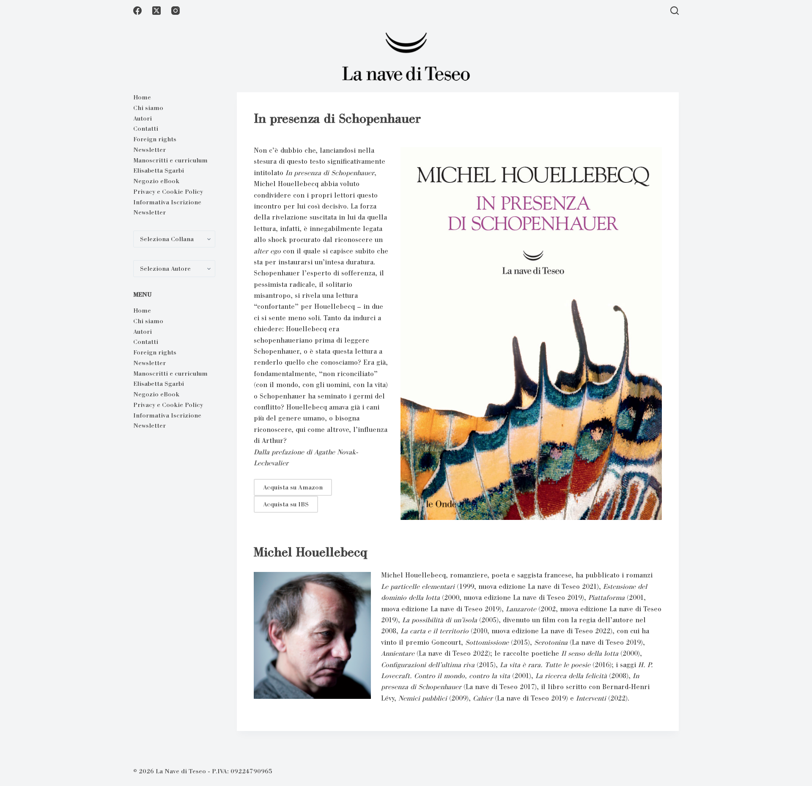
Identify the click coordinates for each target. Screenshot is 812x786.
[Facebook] (137, 10)
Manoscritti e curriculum (170, 160)
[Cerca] (674, 10)
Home (142, 97)
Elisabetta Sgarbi (158, 170)
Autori (142, 118)
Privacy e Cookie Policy (168, 191)
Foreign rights (154, 139)
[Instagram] (175, 10)
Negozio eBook (156, 181)
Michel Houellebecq (311, 552)
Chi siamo (148, 108)
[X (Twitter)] (156, 10)
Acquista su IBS (286, 504)
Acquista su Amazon (293, 487)
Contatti (145, 128)
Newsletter (149, 150)
